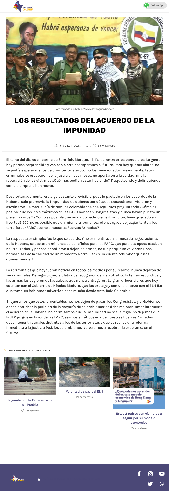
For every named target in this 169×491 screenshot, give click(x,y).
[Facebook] (139, 473)
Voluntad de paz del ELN (84, 391)
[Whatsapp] (162, 484)
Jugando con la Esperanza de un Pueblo (30, 402)
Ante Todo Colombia (74, 146)
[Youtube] (162, 473)
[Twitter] (150, 484)
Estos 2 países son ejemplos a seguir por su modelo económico (139, 418)
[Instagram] (150, 473)
